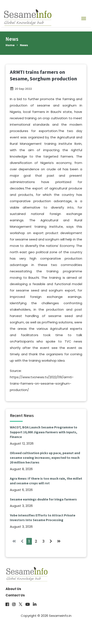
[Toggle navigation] (83, 18)
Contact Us (15, 595)
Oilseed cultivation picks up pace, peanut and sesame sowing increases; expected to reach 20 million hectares (45, 458)
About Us (13, 589)
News (24, 45)
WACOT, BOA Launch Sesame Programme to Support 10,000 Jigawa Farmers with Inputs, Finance (43, 432)
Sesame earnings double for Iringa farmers (43, 499)
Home (10, 45)
